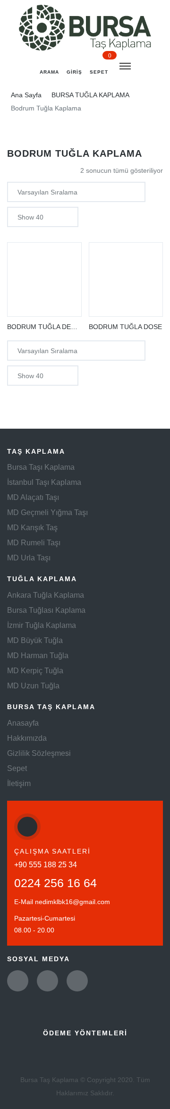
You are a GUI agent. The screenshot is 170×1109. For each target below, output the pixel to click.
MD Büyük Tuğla (35, 640)
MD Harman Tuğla (37, 656)
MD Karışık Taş (32, 528)
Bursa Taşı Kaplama (41, 467)
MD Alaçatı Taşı (33, 497)
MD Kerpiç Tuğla (35, 671)
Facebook (47, 980)
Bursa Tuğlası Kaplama (46, 610)
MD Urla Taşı (29, 558)
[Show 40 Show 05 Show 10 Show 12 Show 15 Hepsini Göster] (42, 217)
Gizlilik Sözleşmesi (39, 753)
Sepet (17, 768)
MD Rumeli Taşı (33, 543)
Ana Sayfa (26, 95)
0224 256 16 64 (55, 882)
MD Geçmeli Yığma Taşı (47, 512)
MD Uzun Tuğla (33, 686)
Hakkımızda (27, 738)
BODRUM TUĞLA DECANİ (46, 326)
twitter (17, 980)
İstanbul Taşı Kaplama (44, 482)
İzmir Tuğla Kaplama (41, 625)
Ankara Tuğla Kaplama (45, 595)
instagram (77, 980)
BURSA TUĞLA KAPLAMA (90, 95)
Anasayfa (23, 723)
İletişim (19, 783)
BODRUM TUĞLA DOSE (125, 326)
